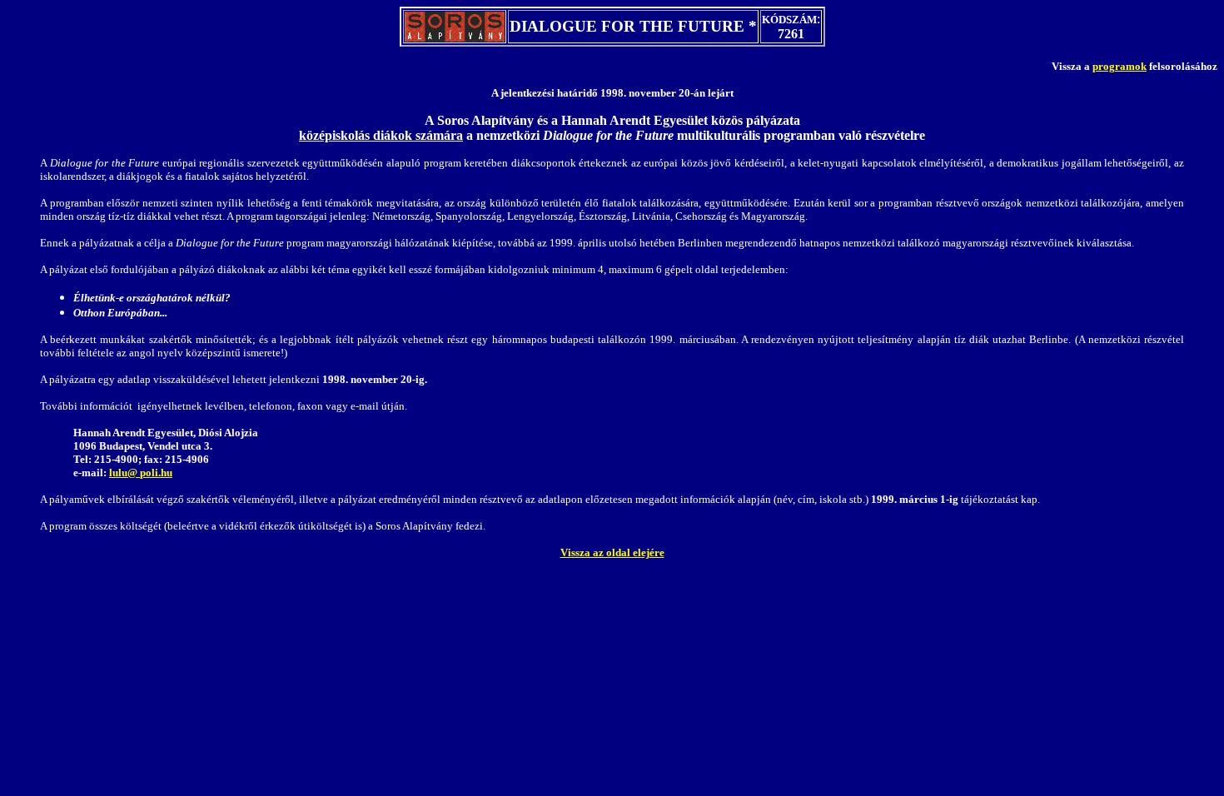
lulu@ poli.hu (140, 472)
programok (1119, 66)
